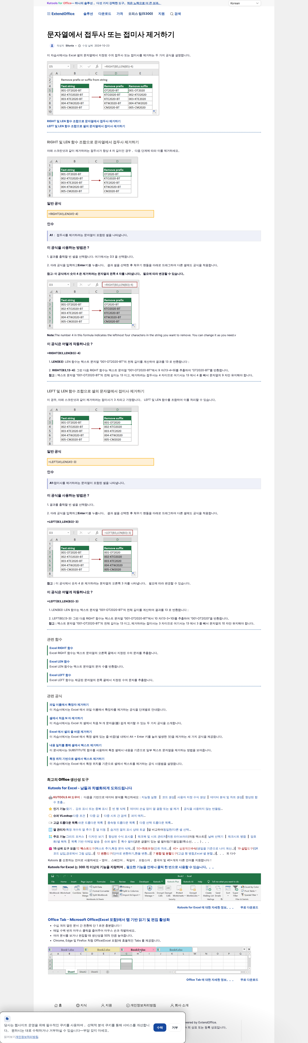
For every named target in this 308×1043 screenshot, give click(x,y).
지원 (161, 13)
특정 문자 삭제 (121, 848)
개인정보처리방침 (143, 1005)
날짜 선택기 (215, 836)
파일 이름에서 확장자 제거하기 (69, 704)
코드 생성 (168, 797)
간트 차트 (161, 848)
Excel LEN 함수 (60, 661)
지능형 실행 (149, 797)
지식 (83, 1005)
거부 (175, 1027)
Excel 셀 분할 (204, 853)
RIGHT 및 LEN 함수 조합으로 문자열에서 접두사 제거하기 (84, 121)
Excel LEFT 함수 (60, 675)
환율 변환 (141, 853)
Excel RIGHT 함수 (61, 648)
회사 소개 (182, 1005)
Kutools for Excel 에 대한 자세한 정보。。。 (206, 907)
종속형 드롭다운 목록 (121, 822)
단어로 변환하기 (123, 853)
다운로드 (104, 13)
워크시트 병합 (237, 836)
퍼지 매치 (137, 815)
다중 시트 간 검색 (115, 815)
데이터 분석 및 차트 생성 (226, 797)
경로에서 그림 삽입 (78, 853)
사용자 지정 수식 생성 (191, 797)
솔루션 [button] (88, 13)
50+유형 (145, 848)
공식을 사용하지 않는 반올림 (202, 808)
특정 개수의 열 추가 (79, 829)
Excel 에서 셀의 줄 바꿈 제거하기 (71, 731)
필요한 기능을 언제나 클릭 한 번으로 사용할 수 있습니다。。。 (170, 867)
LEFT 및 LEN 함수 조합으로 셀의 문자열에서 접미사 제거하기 (86, 126)
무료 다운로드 (249, 907)
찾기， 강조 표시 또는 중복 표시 (87, 808)
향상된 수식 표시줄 (121, 836)
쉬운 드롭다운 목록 (90, 822)
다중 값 (94, 815)
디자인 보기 (96, 836)
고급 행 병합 (186, 853)
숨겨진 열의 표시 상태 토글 (127, 829)
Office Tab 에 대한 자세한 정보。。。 (210, 979)
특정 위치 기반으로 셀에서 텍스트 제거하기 (77, 758)
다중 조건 (79, 815)
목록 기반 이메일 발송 (85, 841)
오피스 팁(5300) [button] (140, 13)
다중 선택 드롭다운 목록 (155, 822)
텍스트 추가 (103, 848)
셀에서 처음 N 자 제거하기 (66, 718)
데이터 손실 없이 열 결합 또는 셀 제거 (154, 808)
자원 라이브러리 (177, 836)
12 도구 (85, 848)
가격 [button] (120, 13)
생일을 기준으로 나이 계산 (214, 848)
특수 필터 (127, 841)
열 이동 (101, 829)
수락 (160, 1027)
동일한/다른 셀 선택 (176, 829)
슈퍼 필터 (110, 841)
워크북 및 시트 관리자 (152, 836)
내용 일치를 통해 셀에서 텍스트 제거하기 (76, 745)
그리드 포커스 (75, 836)
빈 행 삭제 (118, 808)
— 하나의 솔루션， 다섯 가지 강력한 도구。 (104, 3)
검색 (177, 13)
